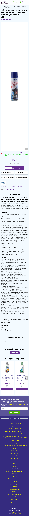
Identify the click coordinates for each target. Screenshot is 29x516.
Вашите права (14, 440)
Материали (14, 499)
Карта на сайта (14, 450)
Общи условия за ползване (14, 428)
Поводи (14, 491)
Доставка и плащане (14, 423)
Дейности (14, 502)
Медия (14, 463)
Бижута (14, 476)
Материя (14, 473)
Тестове (14, 466)
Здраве (14, 481)
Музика (14, 497)
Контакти (14, 453)
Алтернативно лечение (14, 461)
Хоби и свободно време (14, 494)
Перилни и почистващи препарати (12, 186)
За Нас (14, 448)
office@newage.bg (17, 513)
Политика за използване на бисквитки (14, 433)
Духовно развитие (14, 456)
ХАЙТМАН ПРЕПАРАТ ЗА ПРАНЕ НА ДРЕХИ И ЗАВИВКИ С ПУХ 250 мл (7, 378)
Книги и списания (15, 489)
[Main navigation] (27, 2)
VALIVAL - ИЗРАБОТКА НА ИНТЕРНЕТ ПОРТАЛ (14, 445)
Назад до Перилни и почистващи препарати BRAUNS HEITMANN (14, 7)
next (26, 378)
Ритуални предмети (14, 479)
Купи (19, 168)
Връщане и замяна (14, 426)
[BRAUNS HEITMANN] (3, 183)
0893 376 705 (15, 512)
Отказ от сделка (14, 443)
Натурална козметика (14, 484)
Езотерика (14, 458)
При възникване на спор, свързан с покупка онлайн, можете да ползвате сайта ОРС (14, 437)
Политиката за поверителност (16, 404)
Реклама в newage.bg (15, 421)
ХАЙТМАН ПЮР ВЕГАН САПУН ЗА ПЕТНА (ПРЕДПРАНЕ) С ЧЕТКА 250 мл (22, 378)
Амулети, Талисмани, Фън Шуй (14, 471)
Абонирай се (14, 412)
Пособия (14, 486)
